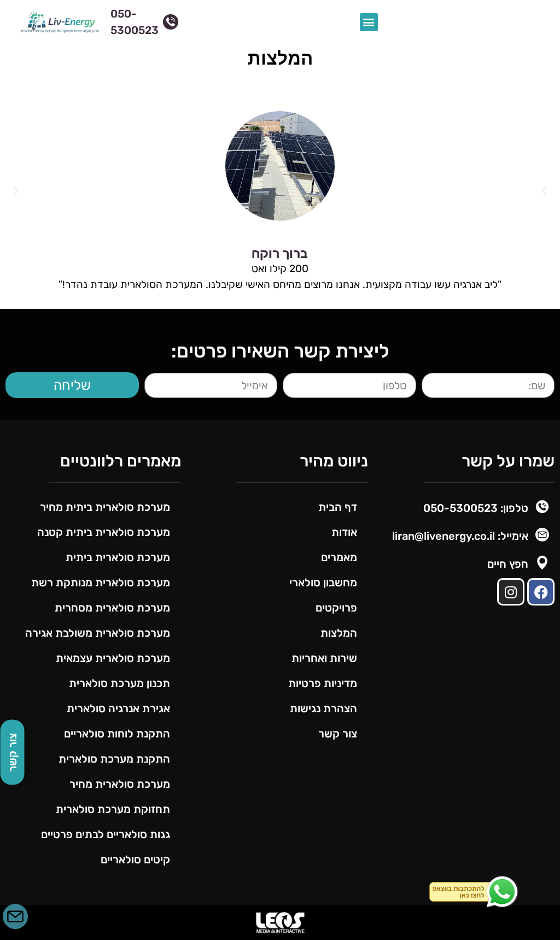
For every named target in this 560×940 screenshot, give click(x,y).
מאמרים (339, 557)
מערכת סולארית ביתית (118, 557)
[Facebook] (541, 591)
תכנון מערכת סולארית (118, 683)
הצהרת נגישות (323, 708)
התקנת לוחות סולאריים (117, 733)
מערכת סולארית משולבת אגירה (97, 632)
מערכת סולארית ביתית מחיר (105, 507)
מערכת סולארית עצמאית (113, 658)
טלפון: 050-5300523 (475, 508)
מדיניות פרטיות (322, 683)
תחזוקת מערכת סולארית (113, 809)
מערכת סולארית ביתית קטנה (103, 532)
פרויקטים (336, 607)
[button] (369, 22)
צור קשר (337, 733)
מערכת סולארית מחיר (119, 784)
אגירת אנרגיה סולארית (118, 708)
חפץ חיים (507, 563)
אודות (344, 532)
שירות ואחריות (324, 658)
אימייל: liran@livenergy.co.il (460, 536)
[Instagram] (510, 591)
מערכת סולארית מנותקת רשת (100, 582)
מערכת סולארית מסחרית (112, 607)
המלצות (338, 632)
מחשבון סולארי (323, 582)
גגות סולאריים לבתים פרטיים (105, 834)
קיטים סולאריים (135, 859)
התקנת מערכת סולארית (114, 758)
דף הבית (337, 507)
